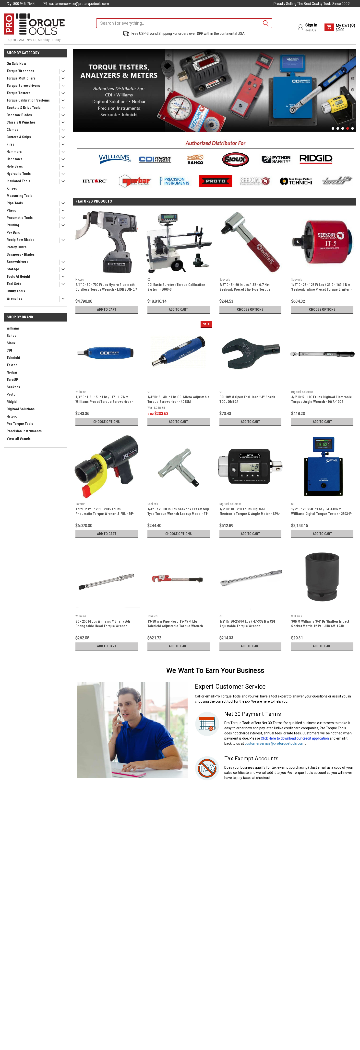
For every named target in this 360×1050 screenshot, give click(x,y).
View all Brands (19, 438)
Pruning (13, 225)
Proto (11, 394)
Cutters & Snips (19, 137)
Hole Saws (15, 166)
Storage (13, 269)
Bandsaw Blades (19, 115)
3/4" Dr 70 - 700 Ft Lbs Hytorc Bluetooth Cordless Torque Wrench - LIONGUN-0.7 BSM (106, 289)
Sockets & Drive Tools (23, 107)
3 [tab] (342, 128)
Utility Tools (16, 291)
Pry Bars (13, 232)
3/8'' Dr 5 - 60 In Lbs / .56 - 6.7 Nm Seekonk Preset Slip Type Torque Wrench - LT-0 (245, 289)
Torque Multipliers (21, 78)
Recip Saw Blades (20, 240)
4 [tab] (347, 128)
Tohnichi (13, 357)
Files (10, 144)
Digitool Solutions (21, 409)
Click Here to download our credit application (295, 738)
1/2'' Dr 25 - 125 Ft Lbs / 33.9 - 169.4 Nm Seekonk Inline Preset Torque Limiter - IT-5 (321, 289)
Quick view (106, 272)
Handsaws (14, 159)
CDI (9, 350)
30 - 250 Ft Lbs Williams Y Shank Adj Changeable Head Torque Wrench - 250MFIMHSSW (102, 626)
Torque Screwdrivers (23, 85)
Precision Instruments (24, 431)
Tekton (12, 365)
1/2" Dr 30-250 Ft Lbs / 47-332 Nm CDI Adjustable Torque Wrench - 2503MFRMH (247, 626)
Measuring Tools (19, 196)
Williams (13, 328)
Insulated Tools (18, 181)
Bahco (11, 335)
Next (351, 86)
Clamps (12, 129)
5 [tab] (352, 128)
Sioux (11, 343)
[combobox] (184, 23)
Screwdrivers (17, 262)
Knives (12, 188)
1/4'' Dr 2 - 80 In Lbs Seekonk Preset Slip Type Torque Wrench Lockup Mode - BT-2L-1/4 (178, 513)
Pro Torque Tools (20, 424)
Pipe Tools (15, 203)
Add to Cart (106, 309)
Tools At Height (18, 276)
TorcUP (12, 379)
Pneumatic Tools (20, 218)
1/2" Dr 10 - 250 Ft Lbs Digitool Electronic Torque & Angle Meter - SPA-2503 (249, 513)
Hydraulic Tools (19, 173)
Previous (78, 86)
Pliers (11, 210)
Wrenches (14, 298)
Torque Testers (18, 93)
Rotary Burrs (16, 247)
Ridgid (12, 401)
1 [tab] (333, 128)
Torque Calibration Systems (28, 100)
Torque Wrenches (20, 71)
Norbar (12, 372)
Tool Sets (14, 284)
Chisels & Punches (21, 122)
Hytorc (12, 416)
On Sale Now (16, 63)
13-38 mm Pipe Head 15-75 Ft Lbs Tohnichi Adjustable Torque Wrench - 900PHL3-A (176, 626)
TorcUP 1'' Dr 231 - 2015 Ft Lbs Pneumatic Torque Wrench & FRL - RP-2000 (104, 513)
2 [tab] (337, 128)
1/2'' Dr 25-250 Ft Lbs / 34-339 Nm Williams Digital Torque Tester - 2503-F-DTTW (321, 513)
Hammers (14, 151)
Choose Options (250, 309)
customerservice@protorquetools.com (79, 4)
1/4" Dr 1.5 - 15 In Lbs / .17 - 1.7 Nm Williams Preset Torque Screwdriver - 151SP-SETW (104, 401)
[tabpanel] (214, 90)
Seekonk (13, 387)
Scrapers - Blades (21, 254)
